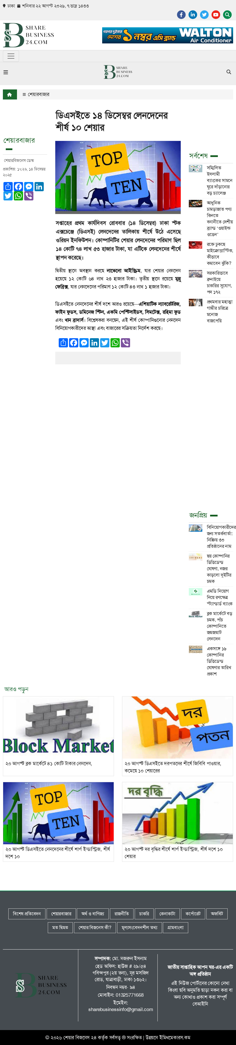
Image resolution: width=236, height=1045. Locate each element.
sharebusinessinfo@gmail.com (120, 1009)
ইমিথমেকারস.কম (175, 1037)
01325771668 (130, 995)
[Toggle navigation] (11, 56)
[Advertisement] (211, 416)
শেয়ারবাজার (38, 94)
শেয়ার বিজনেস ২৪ (80, 1037)
